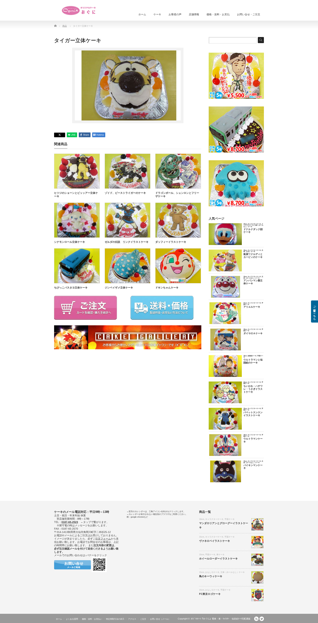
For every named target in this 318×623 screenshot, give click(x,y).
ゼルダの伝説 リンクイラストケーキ (127, 241)
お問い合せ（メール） (160, 619)
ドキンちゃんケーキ (167, 287)
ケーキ (157, 14)
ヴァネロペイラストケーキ (214, 540)
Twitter (261, 619)
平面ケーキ (230, 519)
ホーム (142, 14)
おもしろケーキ (212, 572)
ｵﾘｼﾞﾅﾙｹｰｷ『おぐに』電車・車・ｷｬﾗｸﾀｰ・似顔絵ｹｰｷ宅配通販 (220, 618)
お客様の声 (175, 14)
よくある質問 (72, 619)
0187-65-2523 (69, 522)
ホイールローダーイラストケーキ (218, 558)
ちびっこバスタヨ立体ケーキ (71, 287)
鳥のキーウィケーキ (210, 576)
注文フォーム (103, 538)
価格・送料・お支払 (218, 14)
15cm (201, 537)
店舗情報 (194, 14)
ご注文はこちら (314, 311)
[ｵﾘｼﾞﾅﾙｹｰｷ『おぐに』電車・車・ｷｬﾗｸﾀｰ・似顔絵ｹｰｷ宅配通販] (78, 10)
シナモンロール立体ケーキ (69, 241)
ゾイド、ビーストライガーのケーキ (125, 192)
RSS (256, 619)
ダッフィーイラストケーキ (170, 241)
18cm (201, 519)
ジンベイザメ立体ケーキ (119, 287)
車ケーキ (220, 554)
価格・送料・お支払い (92, 619)
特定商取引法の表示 (115, 619)
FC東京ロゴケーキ (210, 593)
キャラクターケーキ (214, 519)
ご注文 (143, 619)
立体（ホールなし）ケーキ (232, 572)
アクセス (132, 619)
